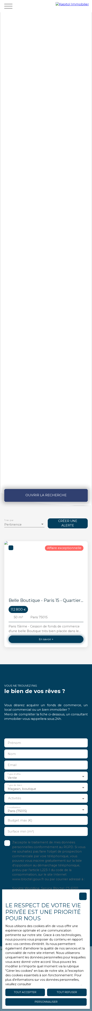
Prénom (14, 743)
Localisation (13, 807)
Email (12, 765)
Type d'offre (14, 774)
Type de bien (14, 785)
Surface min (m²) (21, 831)
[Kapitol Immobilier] (72, 6)
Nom (12, 754)
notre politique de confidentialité (56, 984)
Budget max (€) (20, 820)
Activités (14, 798)
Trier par (8, 520)
